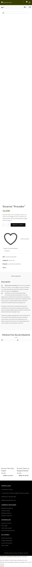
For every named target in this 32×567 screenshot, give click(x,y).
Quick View (13, 346)
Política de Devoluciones (8, 530)
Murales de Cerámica (7, 508)
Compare (6, 250)
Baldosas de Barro (6, 513)
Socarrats (12, 260)
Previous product (25, 7)
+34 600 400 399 (11, 556)
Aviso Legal (4, 525)
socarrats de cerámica (14, 264)
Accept (2, 566)
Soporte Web (4, 545)
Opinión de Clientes (6, 538)
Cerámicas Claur (12, 553)
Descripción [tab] (16, 276)
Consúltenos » (15, 291)
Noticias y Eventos (6, 523)
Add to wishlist (25, 239)
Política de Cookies (6, 528)
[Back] (2, 7)
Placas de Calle (5, 510)
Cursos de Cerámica (6, 543)
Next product (29, 7)
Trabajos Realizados (6, 540)
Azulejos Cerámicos (6, 515)
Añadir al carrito (18, 225)
